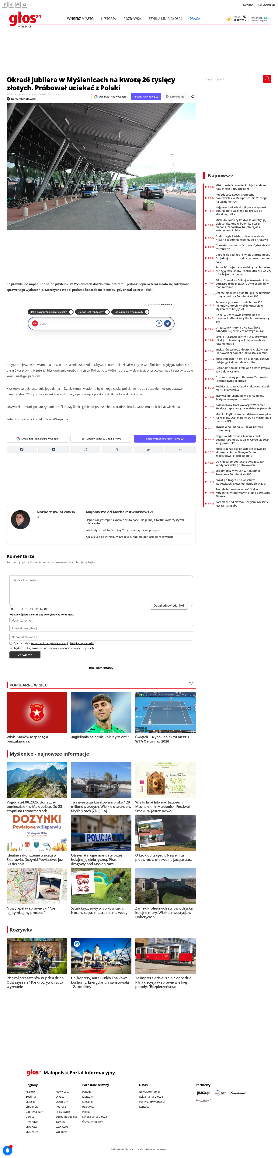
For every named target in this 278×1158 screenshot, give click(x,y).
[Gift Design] (203, 1100)
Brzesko (30, 1101)
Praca (195, 18)
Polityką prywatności (82, 643)
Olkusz (60, 1096)
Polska (86, 1111)
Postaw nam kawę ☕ (146, 96)
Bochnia (31, 1096)
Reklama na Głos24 (151, 1096)
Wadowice (62, 1127)
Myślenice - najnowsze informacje (49, 753)
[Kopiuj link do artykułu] (149, 449)
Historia (108, 18)
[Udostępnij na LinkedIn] (53, 449)
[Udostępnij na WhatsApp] (85, 449)
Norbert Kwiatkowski (23, 99)
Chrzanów (32, 1106)
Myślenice (32, 1132)
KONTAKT (249, 4)
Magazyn (88, 1096)
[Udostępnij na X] (117, 449)
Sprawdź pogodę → (260, 21)
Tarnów (60, 1122)
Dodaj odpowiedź (165, 605)
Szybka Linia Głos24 (165, 18)
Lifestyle (87, 1101)
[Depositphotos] (238, 1093)
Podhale (61, 1106)
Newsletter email (150, 1091)
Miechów (31, 1127)
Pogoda (87, 1091)
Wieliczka (62, 1132)
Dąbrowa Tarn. (35, 1111)
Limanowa (32, 1122)
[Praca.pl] (203, 1093)
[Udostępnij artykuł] (192, 96)
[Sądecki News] (220, 1093)
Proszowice (63, 1111)
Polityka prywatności (152, 1101)
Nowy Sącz (62, 1091)
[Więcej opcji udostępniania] (180, 449)
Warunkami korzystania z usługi (49, 643)
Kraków (30, 1091)
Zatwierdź (25, 655)
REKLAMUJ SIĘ (266, 4)
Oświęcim (62, 1101)
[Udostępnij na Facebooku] (22, 449)
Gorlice (30, 1116)
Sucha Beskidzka (66, 1116)
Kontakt (144, 1106)
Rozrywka (132, 18)
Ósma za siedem (92, 1122)
